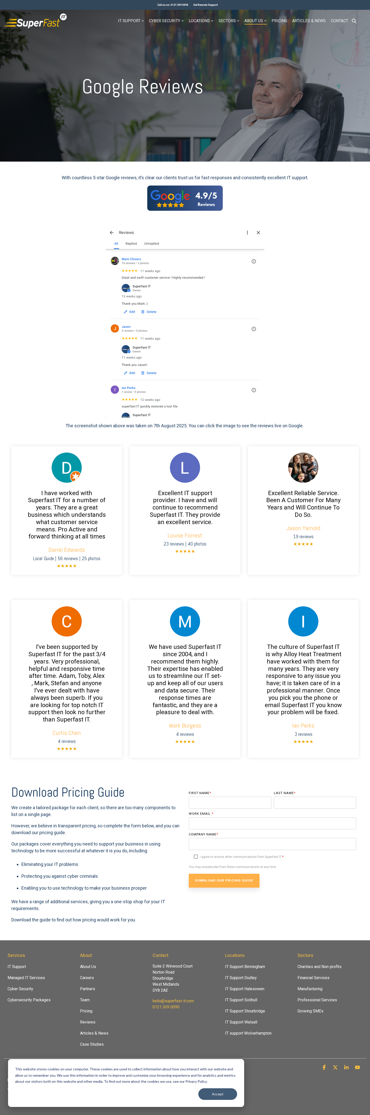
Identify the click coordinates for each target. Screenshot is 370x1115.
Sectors (227, 20)
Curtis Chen (67, 733)
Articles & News (309, 20)
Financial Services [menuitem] (313, 977)
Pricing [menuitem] (86, 1011)
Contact (339, 20)
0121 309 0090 (166, 1007)
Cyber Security (164, 20)
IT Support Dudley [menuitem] (241, 977)
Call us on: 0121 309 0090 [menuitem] (172, 5)
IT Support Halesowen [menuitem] (244, 988)
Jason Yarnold (303, 528)
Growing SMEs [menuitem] (310, 1011)
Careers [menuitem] (87, 977)
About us (253, 20)
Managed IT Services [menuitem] (26, 977)
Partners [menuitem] (87, 988)
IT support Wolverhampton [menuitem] (248, 1033)
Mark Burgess (185, 725)
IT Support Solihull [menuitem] (241, 1000)
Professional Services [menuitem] (317, 1000)
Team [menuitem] (85, 1000)
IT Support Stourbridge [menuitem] (245, 1011)
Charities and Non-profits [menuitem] (320, 966)
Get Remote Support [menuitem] (205, 5)
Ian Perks (303, 725)
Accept (218, 1094)
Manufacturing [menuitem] (310, 988)
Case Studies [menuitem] (92, 1044)
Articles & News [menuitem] (94, 1033)
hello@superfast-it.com (173, 1001)
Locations (199, 20)
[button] (324, 1067)
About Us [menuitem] (88, 966)
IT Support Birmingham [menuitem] (245, 966)
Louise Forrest (185, 535)
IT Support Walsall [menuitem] (241, 1022)
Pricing (279, 20)
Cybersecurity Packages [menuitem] (29, 1000)
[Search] (354, 21)
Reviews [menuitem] (87, 1022)
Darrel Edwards (67, 550)
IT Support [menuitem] (17, 966)
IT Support (129, 20)
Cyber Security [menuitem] (20, 988)
